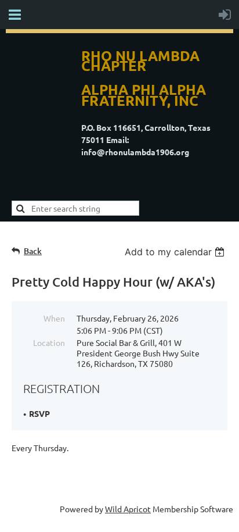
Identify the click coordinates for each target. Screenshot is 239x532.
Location (49, 342)
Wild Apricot (128, 509)
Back (33, 250)
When (54, 318)
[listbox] (176, 252)
